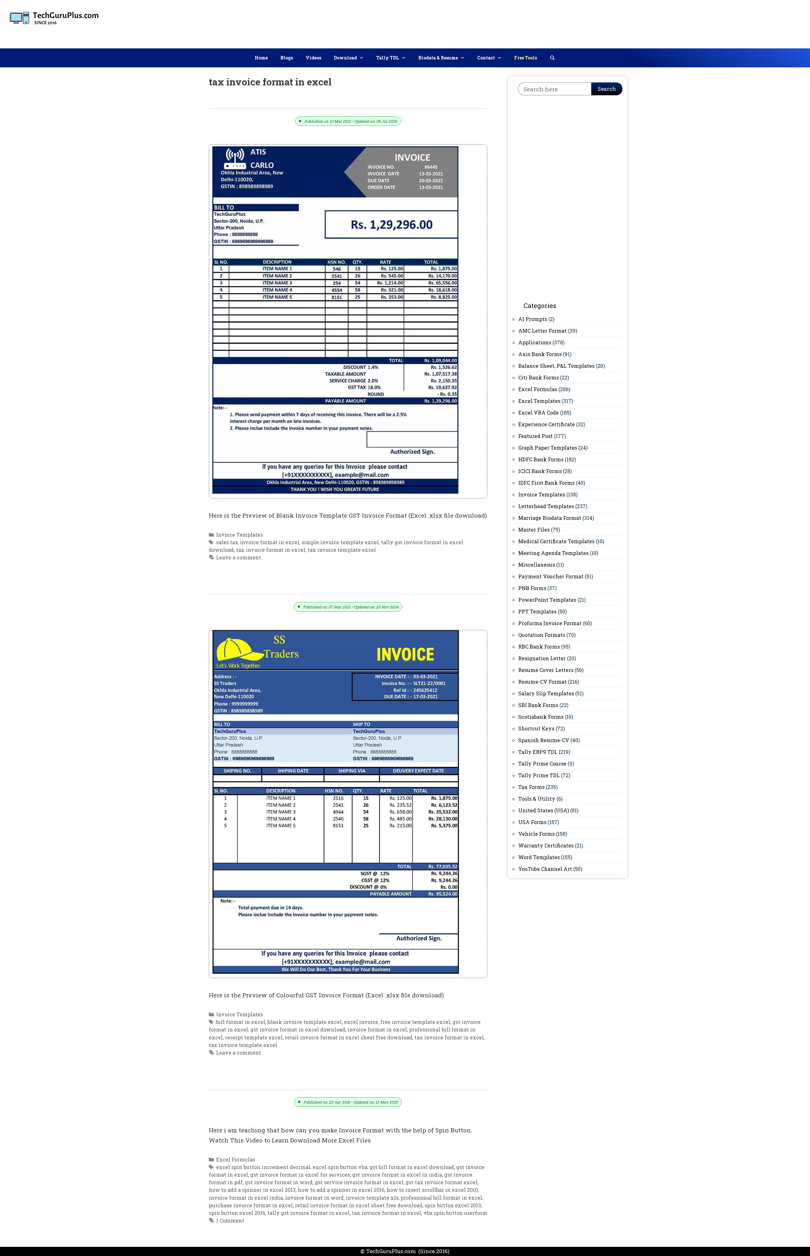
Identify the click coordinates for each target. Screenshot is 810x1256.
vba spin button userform (455, 1213)
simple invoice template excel (340, 542)
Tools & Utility (536, 798)
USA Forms (532, 822)
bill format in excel (240, 1022)
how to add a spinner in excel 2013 (252, 1189)
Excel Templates (539, 400)
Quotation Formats (541, 634)
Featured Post (535, 436)
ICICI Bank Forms (540, 471)
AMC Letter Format (542, 330)
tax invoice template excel (342, 549)
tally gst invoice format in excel (308, 1213)
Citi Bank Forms (538, 377)
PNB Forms (532, 588)
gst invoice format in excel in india (397, 1174)
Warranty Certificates (546, 845)
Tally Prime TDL (539, 775)
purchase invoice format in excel (251, 1205)
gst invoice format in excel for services (300, 1174)
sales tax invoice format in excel (257, 542)
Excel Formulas (235, 1159)
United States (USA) (543, 810)
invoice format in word (314, 1197)
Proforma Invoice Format (550, 623)
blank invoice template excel (304, 1022)
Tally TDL (387, 58)
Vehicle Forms (536, 833)
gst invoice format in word (279, 1182)
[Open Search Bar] (552, 57)
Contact (486, 58)
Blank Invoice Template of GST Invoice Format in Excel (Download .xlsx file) (342, 101)
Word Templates (539, 857)
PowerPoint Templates (547, 599)
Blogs (286, 58)
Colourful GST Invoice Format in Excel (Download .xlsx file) (313, 587)
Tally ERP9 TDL (538, 751)
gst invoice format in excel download (297, 1029)
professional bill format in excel (441, 1197)
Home (261, 58)
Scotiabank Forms (541, 716)
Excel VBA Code (538, 412)
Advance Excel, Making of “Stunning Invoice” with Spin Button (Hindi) (333, 1082)
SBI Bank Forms (538, 705)
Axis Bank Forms (540, 354)
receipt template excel (254, 1037)
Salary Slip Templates (546, 693)
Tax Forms (531, 787)
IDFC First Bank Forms (546, 482)
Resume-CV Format (542, 681)
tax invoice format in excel (270, 549)
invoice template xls (372, 1197)
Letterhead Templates (546, 506)
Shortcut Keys (536, 728)
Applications (534, 342)
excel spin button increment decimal (263, 1167)
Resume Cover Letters (545, 670)
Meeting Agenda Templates (553, 553)
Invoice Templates (239, 534)
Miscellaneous (536, 564)
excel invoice (361, 1022)
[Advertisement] (690, 23)
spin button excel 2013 (453, 1205)
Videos (313, 58)
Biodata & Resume (438, 58)
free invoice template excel (415, 1022)
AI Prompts (532, 319)
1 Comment (230, 1220)
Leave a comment (238, 557)
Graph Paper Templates (547, 447)
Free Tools (525, 58)
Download (345, 58)
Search (607, 88)
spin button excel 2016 (237, 1213)
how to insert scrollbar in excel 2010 (432, 1189)
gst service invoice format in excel (359, 1182)
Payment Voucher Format (550, 576)
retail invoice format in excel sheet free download (348, 1037)
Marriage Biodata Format (549, 517)
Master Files (534, 529)
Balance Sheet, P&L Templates (556, 365)
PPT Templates (537, 611)
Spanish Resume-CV (543, 740)
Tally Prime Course (542, 763)
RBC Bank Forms (539, 646)
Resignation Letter (542, 658)
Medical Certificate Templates (556, 541)
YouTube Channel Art (545, 868)
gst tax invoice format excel (441, 1182)
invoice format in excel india (246, 1197)
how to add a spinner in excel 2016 (341, 1189)
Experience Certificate (546, 424)
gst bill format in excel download (412, 1167)
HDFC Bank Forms (541, 459)
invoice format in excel (377, 1029)
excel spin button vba (340, 1167)
